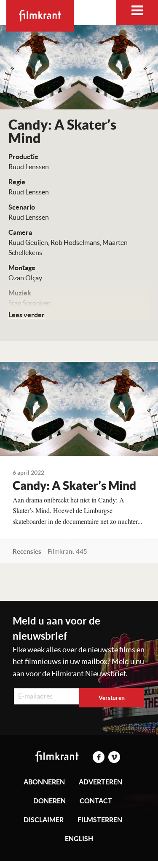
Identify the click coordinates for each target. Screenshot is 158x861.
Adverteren (100, 782)
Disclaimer (44, 820)
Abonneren (44, 782)
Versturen (112, 697)
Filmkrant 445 (67, 551)
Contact (96, 801)
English (79, 838)
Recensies (27, 551)
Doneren (49, 801)
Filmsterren (100, 820)
